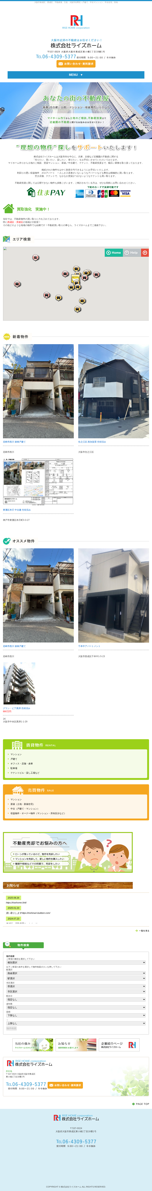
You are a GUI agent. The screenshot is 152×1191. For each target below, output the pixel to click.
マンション (16, 754)
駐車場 (14, 768)
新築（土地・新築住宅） (23, 804)
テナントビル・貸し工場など (25, 773)
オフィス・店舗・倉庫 (22, 763)
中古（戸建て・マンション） (25, 808)
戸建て (14, 759)
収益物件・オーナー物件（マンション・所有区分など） (38, 813)
